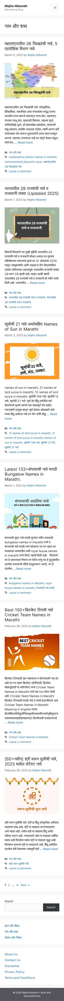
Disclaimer (12, 966)
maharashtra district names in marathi (32, 157)
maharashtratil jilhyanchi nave (23, 161)
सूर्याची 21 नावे (11, 447)
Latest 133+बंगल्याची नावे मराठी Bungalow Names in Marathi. (31, 474)
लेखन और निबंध (13, 937)
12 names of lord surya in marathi (29, 433)
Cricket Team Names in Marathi (28, 737)
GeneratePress (32, 996)
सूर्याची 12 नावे (48, 442)
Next (25, 885)
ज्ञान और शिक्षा (12, 926)
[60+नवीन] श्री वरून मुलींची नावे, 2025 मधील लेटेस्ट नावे (31, 761)
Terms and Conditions (20, 978)
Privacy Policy (15, 972)
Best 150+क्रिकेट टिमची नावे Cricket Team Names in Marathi (29, 614)
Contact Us (12, 960)
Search (9, 901)
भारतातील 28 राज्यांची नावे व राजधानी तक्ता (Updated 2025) (32, 191)
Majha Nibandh (16, 6)
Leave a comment (20, 171)
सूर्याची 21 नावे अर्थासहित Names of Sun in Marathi (31, 327)
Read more (25, 142)
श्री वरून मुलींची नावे (19, 863)
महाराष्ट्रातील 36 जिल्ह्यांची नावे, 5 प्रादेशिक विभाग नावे (31, 46)
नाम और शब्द (15, 152)
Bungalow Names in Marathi (26, 583)
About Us (11, 954)
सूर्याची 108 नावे (31, 442)
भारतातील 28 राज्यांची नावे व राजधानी (27, 297)
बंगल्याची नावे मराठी (45, 587)
